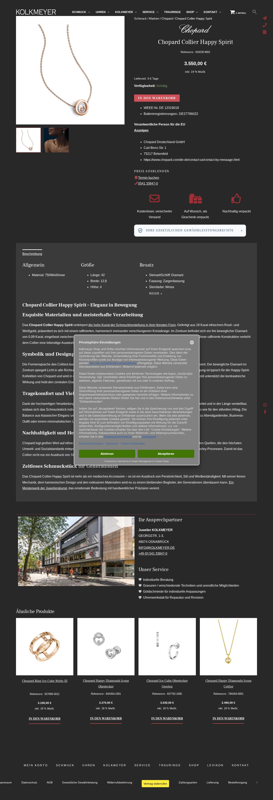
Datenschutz (29, 782)
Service (142, 765)
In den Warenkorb (157, 98)
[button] (254, 12)
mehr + (156, 294)
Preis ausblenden (151, 171)
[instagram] (265, 406)
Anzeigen (141, 130)
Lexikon (215, 765)
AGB (50, 782)
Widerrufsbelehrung (119, 782)
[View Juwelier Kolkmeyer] (56, 140)
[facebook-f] (265, 412)
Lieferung (213, 782)
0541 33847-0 (148, 183)
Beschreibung (32, 254)
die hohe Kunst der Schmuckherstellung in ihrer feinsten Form (132, 325)
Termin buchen (148, 177)
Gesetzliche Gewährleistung (80, 782)
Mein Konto (36, 765)
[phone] (265, 25)
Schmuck (65, 765)
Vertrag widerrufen (155, 783)
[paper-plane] (265, 18)
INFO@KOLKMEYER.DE (156, 547)
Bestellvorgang (237, 782)
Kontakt (240, 765)
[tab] (32, 254)
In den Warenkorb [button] (44, 719)
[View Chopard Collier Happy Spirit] (28, 140)
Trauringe (170, 765)
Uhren (88, 765)
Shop (194, 765)
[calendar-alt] (265, 32)
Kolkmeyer (114, 765)
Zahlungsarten (188, 782)
